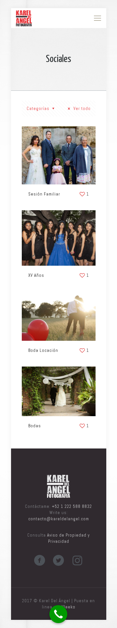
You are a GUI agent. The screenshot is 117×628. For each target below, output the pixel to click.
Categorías (39, 108)
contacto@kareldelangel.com (58, 519)
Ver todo (81, 108)
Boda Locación (43, 350)
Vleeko (68, 607)
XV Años (36, 275)
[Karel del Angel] (24, 18)
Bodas (34, 426)
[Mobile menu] (97, 18)
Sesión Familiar (44, 194)
